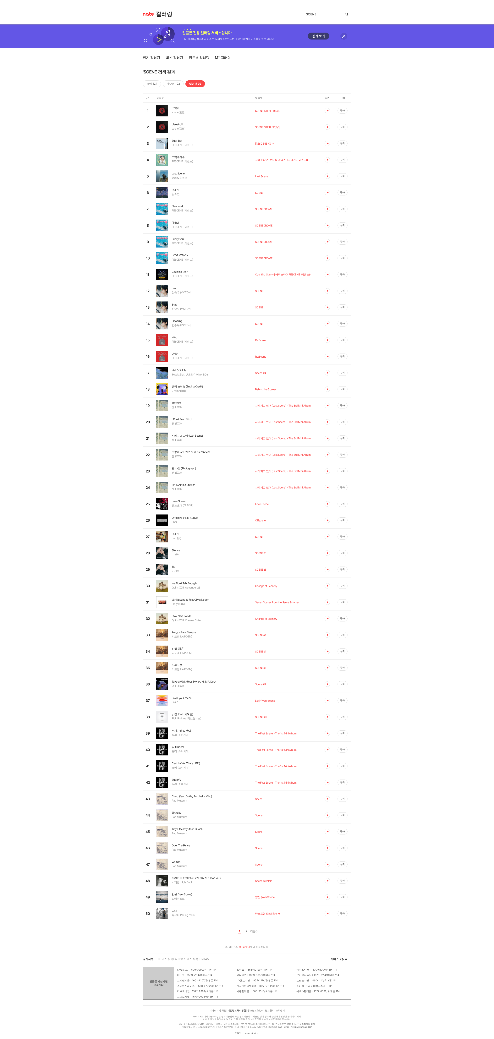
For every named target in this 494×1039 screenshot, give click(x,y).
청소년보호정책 (255, 1010)
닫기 (343, 36)
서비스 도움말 (339, 959)
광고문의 (269, 1010)
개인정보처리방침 (237, 1010)
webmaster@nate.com (301, 1027)
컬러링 (165, 14)
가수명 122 (173, 83)
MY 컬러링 (223, 58)
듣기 (327, 110)
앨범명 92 (195, 83)
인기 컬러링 (151, 58)
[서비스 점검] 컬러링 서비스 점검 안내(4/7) (184, 959)
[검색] (346, 14)
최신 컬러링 (174, 58)
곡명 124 (151, 83)
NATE (148, 14)
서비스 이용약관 (217, 1010)
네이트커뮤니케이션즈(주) (205, 1016)
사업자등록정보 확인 (305, 1024)
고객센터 (280, 1010)
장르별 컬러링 (199, 58)
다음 (253, 931)
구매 (342, 110)
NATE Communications (248, 1033)
